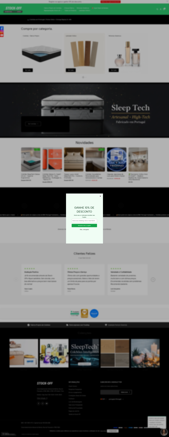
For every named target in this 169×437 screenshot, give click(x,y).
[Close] (100, 196)
